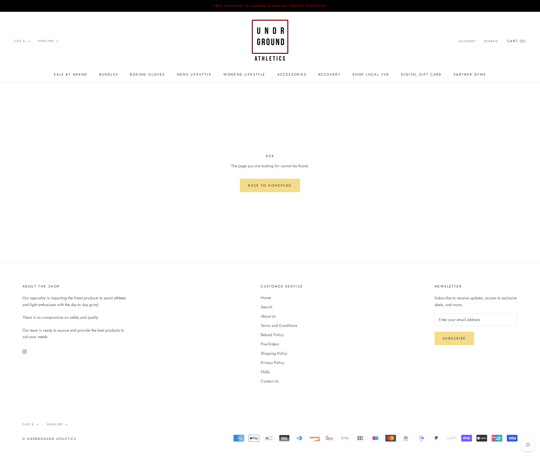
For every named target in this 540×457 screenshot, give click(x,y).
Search (491, 41)
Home (266, 297)
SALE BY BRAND (70, 74)
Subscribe (454, 338)
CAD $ (19, 41)
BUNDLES (108, 74)
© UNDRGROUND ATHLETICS (49, 438)
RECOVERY (329, 74)
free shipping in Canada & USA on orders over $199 (270, 6)
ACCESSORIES (292, 74)
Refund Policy (272, 335)
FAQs (265, 372)
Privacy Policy (272, 362)
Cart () (516, 41)
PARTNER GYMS (470, 74)
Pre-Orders (270, 344)
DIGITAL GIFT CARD (421, 74)
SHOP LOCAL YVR (370, 74)
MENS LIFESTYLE (194, 74)
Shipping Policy (274, 353)
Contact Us (270, 381)
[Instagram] (24, 351)
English (46, 41)
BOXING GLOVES (147, 74)
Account (467, 41)
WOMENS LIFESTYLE (244, 74)
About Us (268, 316)
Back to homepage (270, 185)
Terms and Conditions (279, 325)
